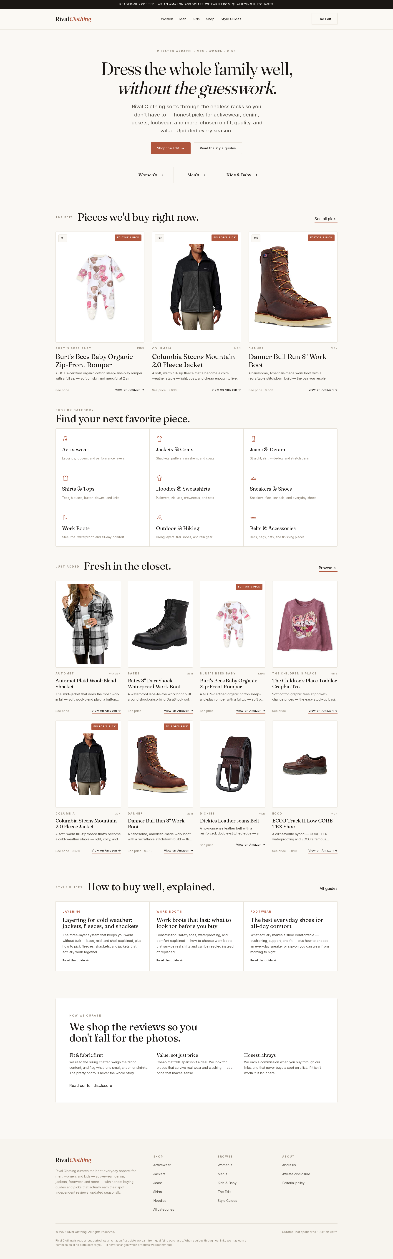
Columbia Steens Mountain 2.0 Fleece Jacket (193, 360)
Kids (196, 19)
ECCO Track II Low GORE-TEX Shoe (303, 823)
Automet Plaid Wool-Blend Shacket (85, 683)
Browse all (328, 568)
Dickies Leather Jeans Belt (229, 820)
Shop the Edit (170, 148)
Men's (222, 1174)
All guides (329, 888)
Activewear (162, 1165)
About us (289, 1165)
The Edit (324, 19)
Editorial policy (293, 1183)
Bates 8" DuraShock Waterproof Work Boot (154, 683)
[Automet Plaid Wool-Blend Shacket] (88, 624)
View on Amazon (129, 389)
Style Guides (231, 19)
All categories (163, 1209)
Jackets (159, 1174)
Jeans (158, 1183)
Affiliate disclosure (296, 1174)
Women (167, 19)
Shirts (157, 1192)
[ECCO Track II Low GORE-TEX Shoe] (305, 764)
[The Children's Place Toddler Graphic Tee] (305, 624)
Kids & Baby (227, 1183)
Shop (210, 19)
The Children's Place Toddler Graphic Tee (304, 683)
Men (182, 19)
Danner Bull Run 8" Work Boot (287, 360)
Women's (225, 1165)
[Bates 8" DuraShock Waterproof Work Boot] (160, 624)
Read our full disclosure (90, 1085)
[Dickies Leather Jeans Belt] (232, 764)
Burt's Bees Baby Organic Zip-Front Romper (94, 360)
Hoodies (159, 1200)
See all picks (326, 219)
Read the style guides (218, 148)
